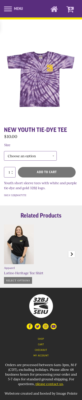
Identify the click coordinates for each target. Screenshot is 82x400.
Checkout (41, 350)
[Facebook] (30, 326)
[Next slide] (71, 254)
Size (7, 145)
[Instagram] (46, 326)
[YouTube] (54, 326)
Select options (18, 280)
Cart (41, 344)
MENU (18, 9)
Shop (41, 339)
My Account (41, 356)
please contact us (49, 384)
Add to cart (47, 172)
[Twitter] (38, 326)
